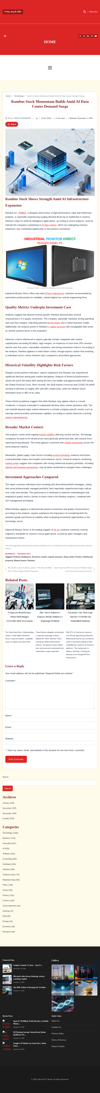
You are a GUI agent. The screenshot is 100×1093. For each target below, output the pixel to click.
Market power (20, 560)
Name (9, 715)
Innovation (7, 843)
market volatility (47, 434)
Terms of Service (59, 1040)
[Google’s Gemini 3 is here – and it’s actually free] (7, 968)
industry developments (16, 417)
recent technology (61, 455)
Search (5, 777)
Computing (7, 859)
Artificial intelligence (21, 557)
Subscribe (93, 12)
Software (7, 853)
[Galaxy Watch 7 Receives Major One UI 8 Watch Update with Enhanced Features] (86, 972)
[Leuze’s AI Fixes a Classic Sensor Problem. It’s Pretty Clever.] (63, 972)
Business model (39, 557)
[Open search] (84, 12)
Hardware (7, 864)
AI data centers (49, 225)
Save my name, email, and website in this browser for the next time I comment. (46, 750)
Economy (7, 926)
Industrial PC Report (44, 1079)
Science (6, 900)
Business (10, 554)
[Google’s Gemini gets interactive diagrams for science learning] (63, 987)
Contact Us (56, 1027)
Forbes (78, 557)
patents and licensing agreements (21, 467)
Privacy (6, 895)
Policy (5, 885)
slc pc (57, 529)
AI (4, 848)
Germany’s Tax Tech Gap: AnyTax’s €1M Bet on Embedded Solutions (80, 616)
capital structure (57, 326)
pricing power (53, 322)
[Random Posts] (5, 36)
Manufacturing (9, 879)
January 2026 (8, 803)
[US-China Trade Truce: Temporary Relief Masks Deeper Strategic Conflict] (86, 987)
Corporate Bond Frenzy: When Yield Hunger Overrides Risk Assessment (20, 616)
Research (7, 932)
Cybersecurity (9, 874)
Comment (10, 680)
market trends (12, 463)
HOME (50, 42)
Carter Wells (46, 118)
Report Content (58, 1046)
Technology (24, 554)
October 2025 (8, 818)
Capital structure (55, 557)
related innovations (73, 442)
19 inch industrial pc (55, 293)
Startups (6, 869)
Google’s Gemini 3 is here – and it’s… (28, 965)
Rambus (31, 560)
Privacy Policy (58, 1033)
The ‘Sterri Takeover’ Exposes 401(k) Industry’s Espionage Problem (50, 616)
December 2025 (9, 808)
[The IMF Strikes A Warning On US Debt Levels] (7, 990)
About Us (56, 1021)
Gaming (6, 911)
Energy (6, 921)
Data (5, 916)
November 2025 (9, 813)
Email (8, 727)
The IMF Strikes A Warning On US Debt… (30, 987)
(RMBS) (22, 213)
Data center (69, 557)
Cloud (5, 890)
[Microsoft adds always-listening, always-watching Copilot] (7, 979)
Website (9, 738)
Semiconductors (10, 906)
